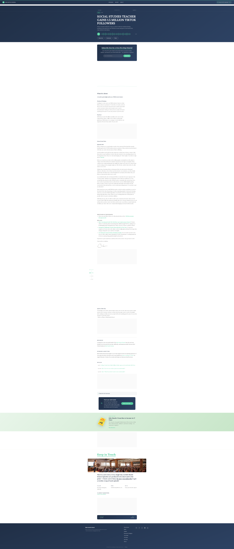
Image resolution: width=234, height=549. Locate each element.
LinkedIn (99, 489)
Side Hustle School (90, 527)
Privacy (126, 547)
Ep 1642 (134, 10)
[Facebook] (139, 528)
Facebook (99, 487)
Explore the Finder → (127, 403)
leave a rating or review (128, 355)
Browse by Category (128, 533)
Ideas (125, 529)
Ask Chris (126, 539)
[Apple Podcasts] (142, 528)
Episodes (111, 2)
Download (109, 38)
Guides (125, 531)
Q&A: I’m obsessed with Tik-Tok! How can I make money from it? (115, 222)
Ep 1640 (99, 10)
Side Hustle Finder (120, 342)
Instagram (104, 487)
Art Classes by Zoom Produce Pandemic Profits (110, 232)
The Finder (126, 535)
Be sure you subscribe (124, 479)
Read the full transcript (104, 393)
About (122, 2)
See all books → (112, 427)
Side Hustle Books (109, 346)
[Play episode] (98, 34)
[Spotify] (145, 528)
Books (116, 2)
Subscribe (101, 38)
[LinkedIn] (148, 528)
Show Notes (126, 527)
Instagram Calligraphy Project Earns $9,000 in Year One (113, 227)
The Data (126, 537)
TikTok (102, 157)
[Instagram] (136, 528)
